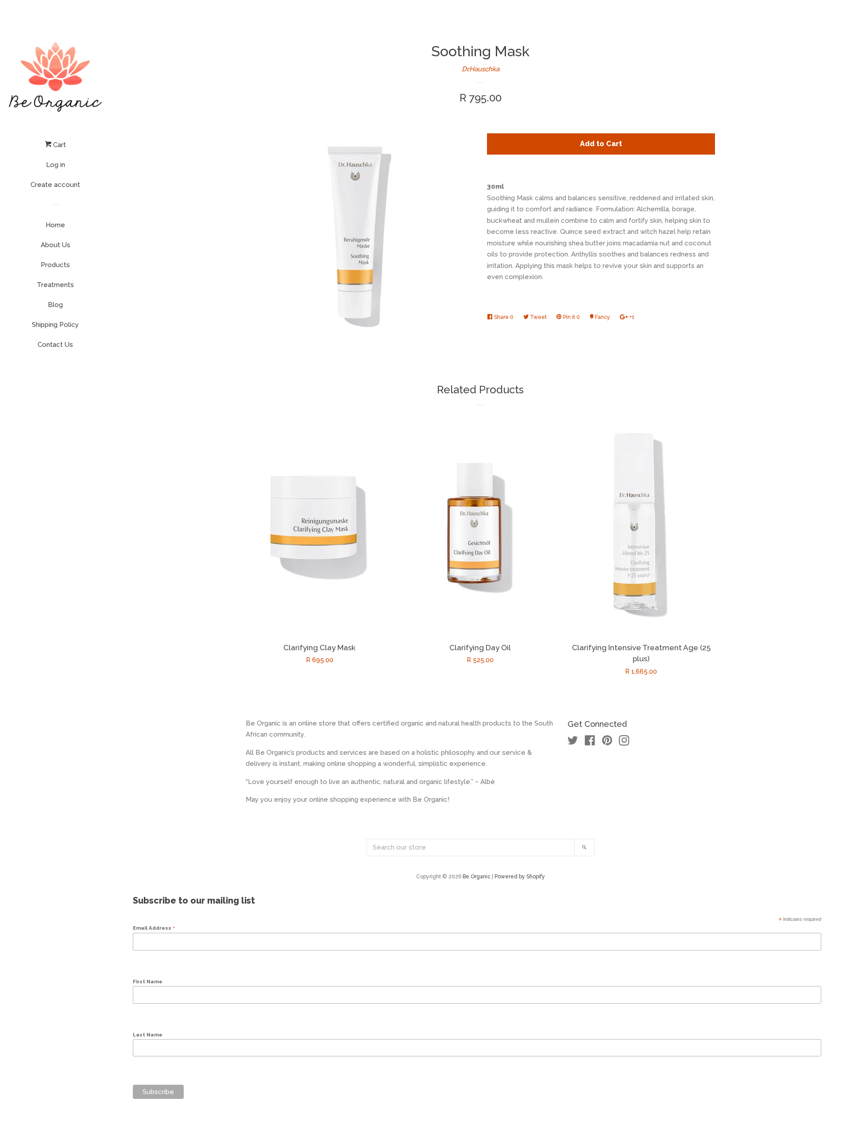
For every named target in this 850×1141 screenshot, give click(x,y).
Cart (58, 145)
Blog (55, 305)
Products (55, 265)
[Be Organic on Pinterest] (607, 742)
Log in (55, 165)
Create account (55, 185)
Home (55, 225)
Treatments (55, 285)
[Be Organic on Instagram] (624, 742)
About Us (55, 245)
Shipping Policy (55, 325)
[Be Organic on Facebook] (589, 742)
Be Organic (477, 876)
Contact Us (55, 345)
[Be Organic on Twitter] (573, 742)
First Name (147, 981)
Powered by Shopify (520, 876)
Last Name (147, 1035)
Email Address (154, 928)
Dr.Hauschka (480, 69)
